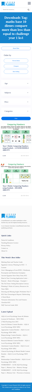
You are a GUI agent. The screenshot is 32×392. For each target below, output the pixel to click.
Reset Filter (16, 48)
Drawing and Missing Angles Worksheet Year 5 (16, 292)
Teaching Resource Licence (9, 243)
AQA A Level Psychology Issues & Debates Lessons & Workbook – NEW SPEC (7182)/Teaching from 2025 (15, 319)
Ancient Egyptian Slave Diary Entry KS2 (14, 275)
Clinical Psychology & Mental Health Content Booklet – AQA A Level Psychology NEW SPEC (15, 354)
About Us (4, 251)
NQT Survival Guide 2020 (9, 305)
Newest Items (16, 60)
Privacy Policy (5, 245)
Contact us (4, 248)
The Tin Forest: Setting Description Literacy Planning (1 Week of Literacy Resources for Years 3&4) (15, 286)
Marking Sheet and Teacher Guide (12, 262)
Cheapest (16, 66)
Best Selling (16, 71)
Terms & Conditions (7, 240)
